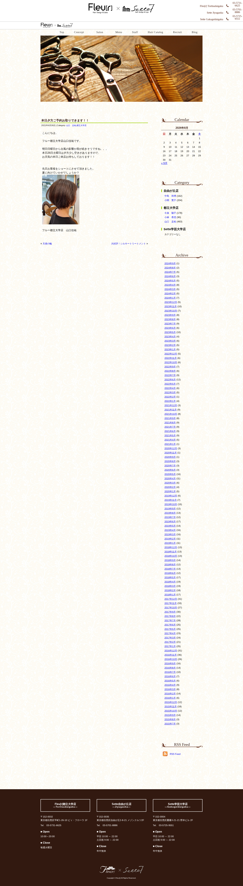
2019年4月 (170, 530)
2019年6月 (170, 521)
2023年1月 (170, 349)
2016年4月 (170, 685)
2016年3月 (170, 689)
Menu (118, 32)
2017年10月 (170, 607)
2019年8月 (170, 513)
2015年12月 (170, 702)
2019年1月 (170, 543)
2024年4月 (170, 285)
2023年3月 (170, 341)
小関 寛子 (170, 200)
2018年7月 (170, 569)
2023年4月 (170, 336)
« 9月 (164, 163)
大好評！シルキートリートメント (128, 243)
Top (62, 32)
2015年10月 (170, 710)
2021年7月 (170, 427)
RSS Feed (175, 754)
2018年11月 (170, 551)
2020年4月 (170, 478)
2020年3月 (170, 482)
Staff (135, 32)
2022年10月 (170, 362)
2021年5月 (170, 435)
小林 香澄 (170, 217)
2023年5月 (170, 332)
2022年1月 (170, 401)
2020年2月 (170, 487)
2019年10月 (170, 504)
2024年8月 (170, 267)
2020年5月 (170, 474)
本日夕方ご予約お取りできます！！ (65, 120)
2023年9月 (170, 315)
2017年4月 (170, 633)
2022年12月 (170, 353)
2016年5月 (170, 680)
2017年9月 (170, 612)
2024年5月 (170, 280)
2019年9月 (170, 508)
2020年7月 (170, 465)
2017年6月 (170, 624)
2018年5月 (170, 577)
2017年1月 (170, 646)
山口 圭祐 (71, 125)
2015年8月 (170, 719)
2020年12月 (170, 448)
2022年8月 (170, 371)
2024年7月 (170, 272)
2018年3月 (170, 586)
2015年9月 (170, 715)
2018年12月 (170, 547)
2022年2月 (170, 396)
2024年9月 (170, 263)
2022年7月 (170, 375)
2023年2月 (170, 345)
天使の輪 (47, 243)
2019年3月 (170, 534)
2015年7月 (170, 723)
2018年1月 (170, 594)
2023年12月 (170, 302)
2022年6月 (170, 379)
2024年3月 (170, 289)
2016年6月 (170, 676)
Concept (79, 32)
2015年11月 (170, 706)
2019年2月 (170, 538)
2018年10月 (170, 556)
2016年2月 (170, 693)
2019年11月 (170, 500)
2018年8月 (170, 564)
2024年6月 (170, 276)
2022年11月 (170, 358)
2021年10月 (170, 414)
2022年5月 (170, 384)
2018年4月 (170, 581)
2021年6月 (170, 431)
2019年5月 (170, 525)
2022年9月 (170, 366)
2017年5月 (170, 629)
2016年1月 (170, 698)
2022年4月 (170, 388)
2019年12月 (170, 495)
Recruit (177, 32)
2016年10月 (170, 659)
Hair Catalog (155, 32)
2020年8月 (170, 461)
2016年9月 (170, 663)
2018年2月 (170, 590)
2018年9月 (170, 560)
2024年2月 (170, 293)
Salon (99, 32)
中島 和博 (170, 196)
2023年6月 (170, 328)
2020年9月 (170, 457)
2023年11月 (170, 306)
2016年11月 (170, 655)
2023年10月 (170, 310)
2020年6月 (170, 470)
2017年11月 (170, 603)
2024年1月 (170, 297)
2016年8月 (170, 667)
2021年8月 (170, 422)
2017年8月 (170, 616)
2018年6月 (170, 573)
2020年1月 (170, 491)
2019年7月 (170, 517)
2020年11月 (170, 452)
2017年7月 (170, 620)
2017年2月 (170, 642)
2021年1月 (170, 444)
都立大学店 (81, 125)
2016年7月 (170, 672)
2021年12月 (170, 405)
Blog (195, 32)
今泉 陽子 (170, 213)
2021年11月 (170, 409)
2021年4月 (170, 439)
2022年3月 (170, 392)
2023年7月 (170, 323)
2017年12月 (170, 599)
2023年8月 (170, 319)
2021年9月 (170, 418)
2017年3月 (170, 637)
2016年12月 (170, 650)
